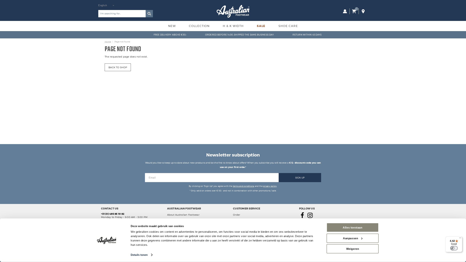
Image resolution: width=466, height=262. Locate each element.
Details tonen (139, 254)
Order (236, 214)
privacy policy (270, 186)
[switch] (454, 248)
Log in (345, 11)
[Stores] (363, 11)
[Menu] (460, 239)
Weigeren (352, 248)
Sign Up (300, 177)
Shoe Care (288, 26)
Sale (261, 26)
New (172, 26)
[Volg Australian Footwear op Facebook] (302, 217)
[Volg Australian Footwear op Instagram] (310, 217)
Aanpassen (350, 238)
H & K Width (233, 26)
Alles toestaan (352, 227)
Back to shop (117, 67)
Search (149, 13)
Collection (199, 26)
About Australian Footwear (183, 214)
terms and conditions (243, 186)
